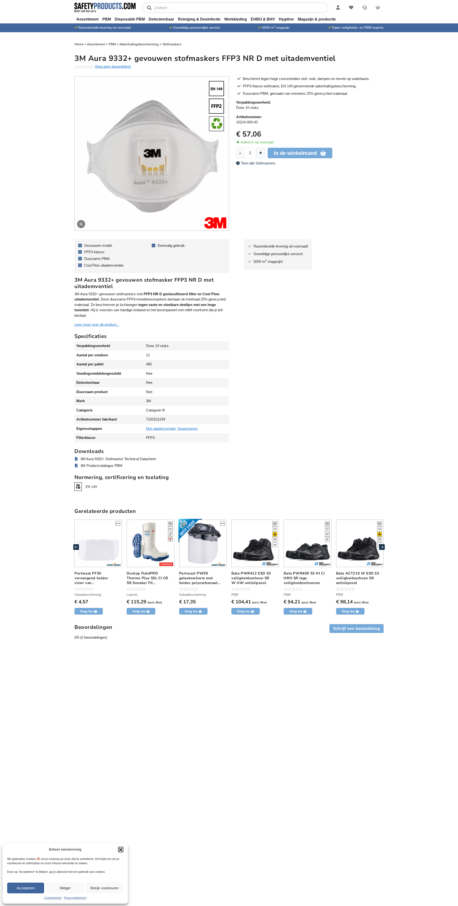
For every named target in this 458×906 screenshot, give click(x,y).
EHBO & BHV (263, 19)
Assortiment (87, 19)
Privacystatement (75, 898)
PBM (106, 19)
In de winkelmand (295, 153)
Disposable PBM (130, 19)
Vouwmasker (187, 429)
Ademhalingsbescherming (139, 44)
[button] (120, 849)
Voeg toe (138, 611)
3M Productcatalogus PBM (101, 466)
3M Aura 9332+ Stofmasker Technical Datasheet (118, 459)
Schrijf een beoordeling (356, 628)
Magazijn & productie (317, 19)
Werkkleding (235, 19)
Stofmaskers (171, 44)
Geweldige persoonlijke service (196, 27)
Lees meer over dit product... (96, 324)
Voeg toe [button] (86, 611)
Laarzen (132, 594)
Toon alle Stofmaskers (258, 163)
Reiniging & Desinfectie (199, 19)
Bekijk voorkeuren (104, 888)
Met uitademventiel (160, 429)
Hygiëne (286, 19)
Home (78, 44)
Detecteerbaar (161, 19)
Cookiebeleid (53, 898)
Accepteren (26, 888)
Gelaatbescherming (87, 594)
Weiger (65, 888)
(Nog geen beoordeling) (113, 66)
